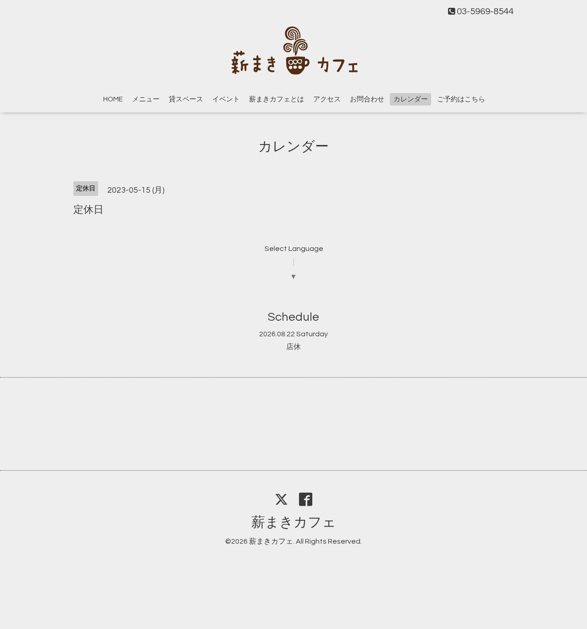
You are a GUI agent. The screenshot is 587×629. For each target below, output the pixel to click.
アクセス (327, 99)
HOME (113, 99)
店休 (293, 347)
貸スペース (186, 99)
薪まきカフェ (293, 522)
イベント (226, 99)
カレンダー (410, 99)
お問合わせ (367, 99)
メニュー (146, 99)
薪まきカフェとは (276, 99)
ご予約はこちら (461, 99)
